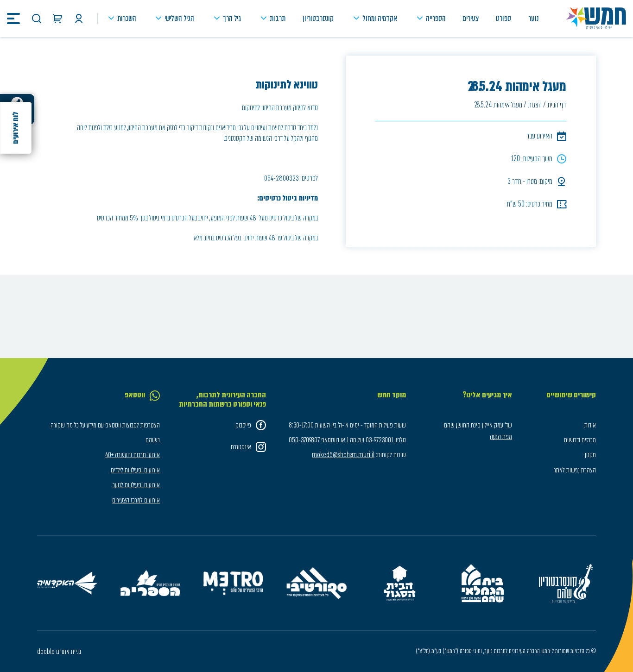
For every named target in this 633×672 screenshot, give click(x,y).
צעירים (470, 18)
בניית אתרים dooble (59, 651)
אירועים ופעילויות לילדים (135, 470)
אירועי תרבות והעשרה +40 (132, 455)
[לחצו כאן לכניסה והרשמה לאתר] (78, 18)
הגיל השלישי (179, 18)
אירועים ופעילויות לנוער (136, 485)
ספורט (503, 18)
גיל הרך (232, 18)
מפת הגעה (501, 437)
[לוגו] (596, 18)
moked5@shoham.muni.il (343, 455)
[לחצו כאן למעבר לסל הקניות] (57, 18)
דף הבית (556, 105)
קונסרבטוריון (318, 18)
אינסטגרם (241, 447)
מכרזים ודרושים (580, 440)
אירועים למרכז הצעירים (136, 500)
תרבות (277, 18)
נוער (533, 18)
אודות (590, 425)
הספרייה (436, 18)
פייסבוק (243, 425)
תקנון (590, 455)
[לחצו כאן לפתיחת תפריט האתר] (13, 18)
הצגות (535, 105)
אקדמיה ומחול (379, 18)
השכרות (126, 18)
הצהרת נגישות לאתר (575, 470)
